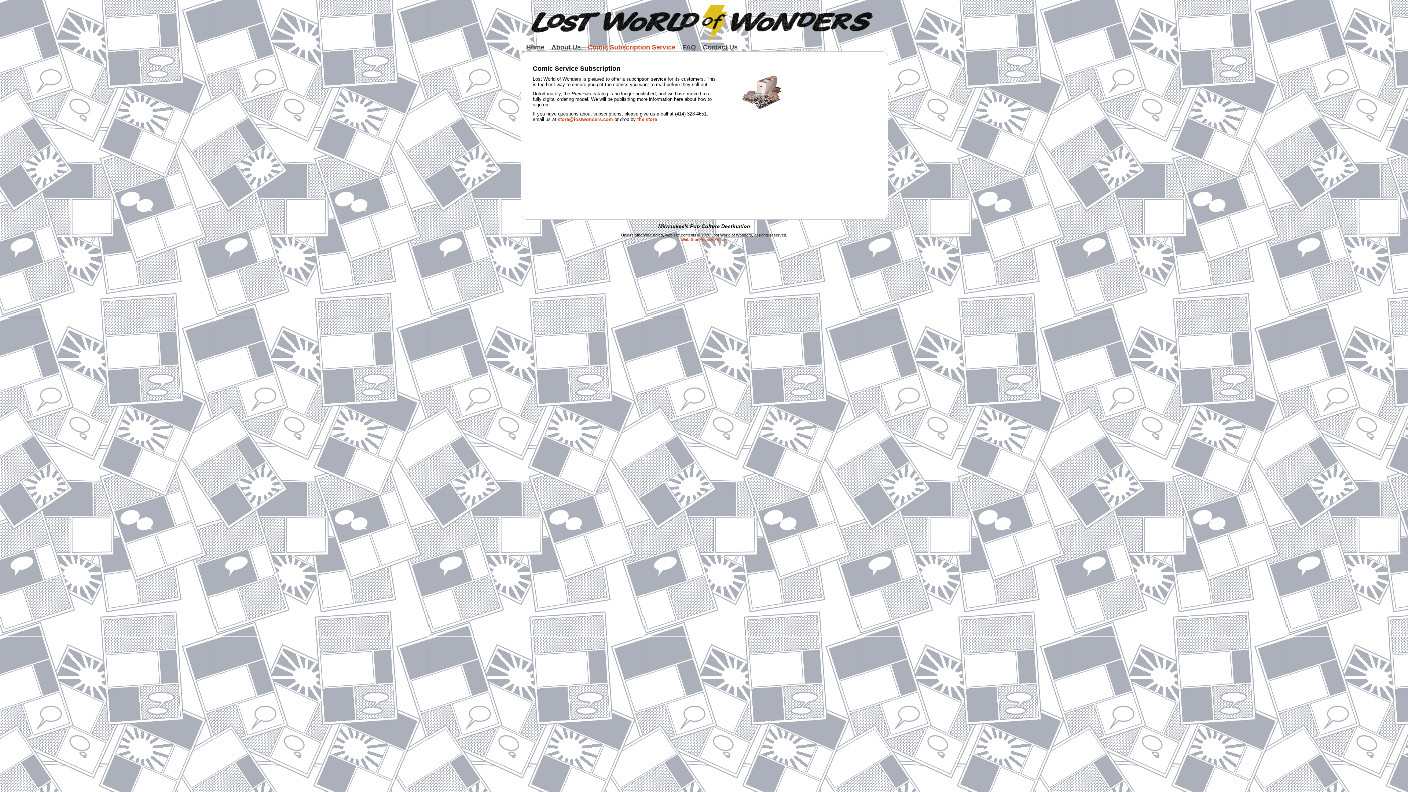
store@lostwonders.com (585, 119)
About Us (566, 47)
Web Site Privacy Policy (703, 239)
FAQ (689, 47)
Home (535, 47)
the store (647, 119)
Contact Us (720, 47)
